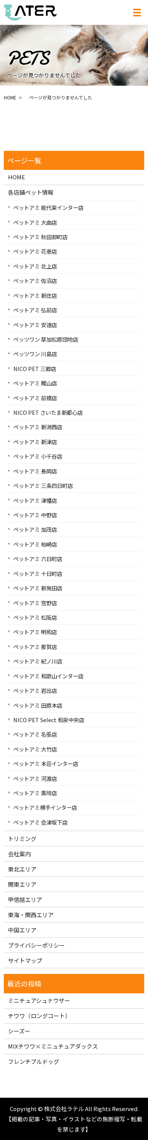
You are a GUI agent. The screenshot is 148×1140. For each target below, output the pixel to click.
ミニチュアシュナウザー (39, 1000)
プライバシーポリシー (36, 945)
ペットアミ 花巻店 (35, 251)
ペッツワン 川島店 (35, 354)
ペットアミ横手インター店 (45, 807)
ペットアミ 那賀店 (35, 647)
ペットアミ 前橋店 (35, 398)
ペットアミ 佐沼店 (35, 281)
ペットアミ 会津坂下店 (40, 822)
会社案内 (19, 854)
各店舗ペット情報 (31, 192)
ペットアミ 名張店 (35, 734)
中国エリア (22, 930)
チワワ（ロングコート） (39, 1016)
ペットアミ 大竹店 (35, 749)
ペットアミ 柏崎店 (35, 544)
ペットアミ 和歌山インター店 (48, 676)
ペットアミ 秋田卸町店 (40, 237)
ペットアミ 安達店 (35, 325)
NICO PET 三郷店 (34, 369)
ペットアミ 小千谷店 (37, 456)
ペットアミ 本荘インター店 (45, 763)
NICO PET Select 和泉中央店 (48, 720)
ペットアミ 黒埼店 (35, 793)
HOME (10, 97)
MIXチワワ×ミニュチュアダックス (53, 1046)
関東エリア (22, 884)
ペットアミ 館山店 (35, 383)
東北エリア (22, 869)
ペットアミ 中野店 (35, 515)
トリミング (22, 839)
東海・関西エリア (31, 915)
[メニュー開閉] (137, 12)
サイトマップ (25, 960)
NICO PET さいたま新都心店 (48, 412)
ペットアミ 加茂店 (35, 529)
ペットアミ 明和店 (35, 632)
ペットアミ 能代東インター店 (48, 207)
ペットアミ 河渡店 (35, 778)
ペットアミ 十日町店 (37, 573)
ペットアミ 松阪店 (35, 617)
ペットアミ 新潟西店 (37, 427)
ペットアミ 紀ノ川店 (37, 661)
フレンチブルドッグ (33, 1061)
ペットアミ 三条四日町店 (43, 485)
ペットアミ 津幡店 (35, 500)
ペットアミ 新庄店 (35, 295)
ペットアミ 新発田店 (37, 588)
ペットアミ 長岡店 (35, 471)
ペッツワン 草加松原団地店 (45, 339)
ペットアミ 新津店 (35, 442)
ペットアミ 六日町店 (37, 559)
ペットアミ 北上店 (35, 266)
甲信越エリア (25, 899)
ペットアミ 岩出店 (35, 690)
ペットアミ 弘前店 (35, 310)
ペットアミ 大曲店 (35, 222)
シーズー (19, 1031)
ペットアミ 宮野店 (35, 603)
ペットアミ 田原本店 (37, 705)
